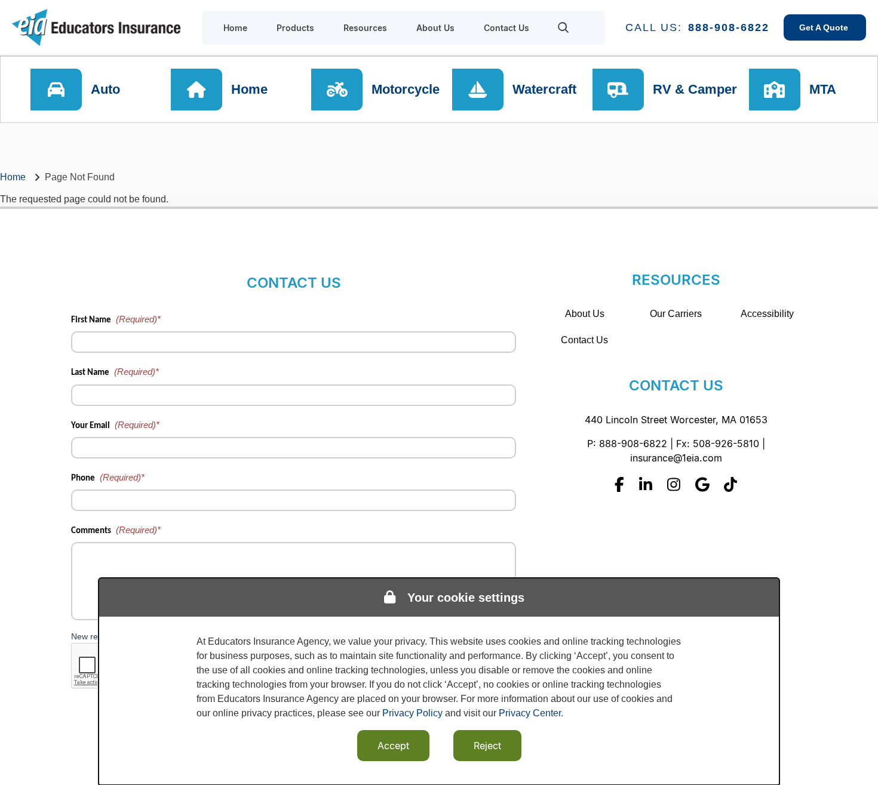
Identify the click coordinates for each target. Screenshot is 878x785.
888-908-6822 (728, 27)
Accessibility (767, 314)
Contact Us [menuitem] (506, 28)
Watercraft (544, 89)
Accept (393, 746)
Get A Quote (825, 27)
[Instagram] (673, 484)
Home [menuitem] (235, 28)
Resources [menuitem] (365, 28)
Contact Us (584, 340)
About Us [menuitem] (435, 28)
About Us (584, 314)
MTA (822, 89)
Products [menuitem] (295, 28)
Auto (105, 89)
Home (249, 89)
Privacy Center (530, 713)
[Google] (702, 484)
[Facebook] (619, 484)
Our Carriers (676, 314)
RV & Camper (695, 89)
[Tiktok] (730, 484)
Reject (487, 746)
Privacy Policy (412, 713)
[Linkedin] (645, 484)
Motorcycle (406, 89)
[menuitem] (563, 27)
